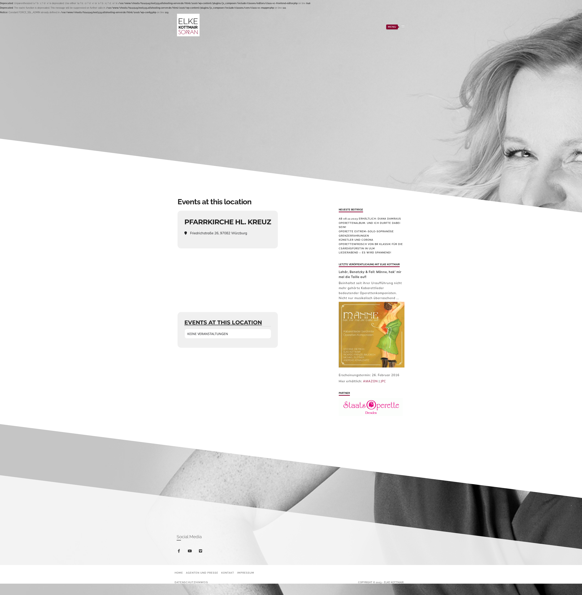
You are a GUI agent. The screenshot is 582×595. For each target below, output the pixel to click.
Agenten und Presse (202, 572)
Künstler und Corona (356, 239)
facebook (182, 551)
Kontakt (227, 572)
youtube (192, 552)
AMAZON (370, 381)
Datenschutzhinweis (191, 582)
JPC (383, 381)
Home (179, 572)
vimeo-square (203, 553)
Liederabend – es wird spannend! (365, 252)
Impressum (245, 572)
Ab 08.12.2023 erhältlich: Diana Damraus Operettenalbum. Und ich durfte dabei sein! (370, 223)
